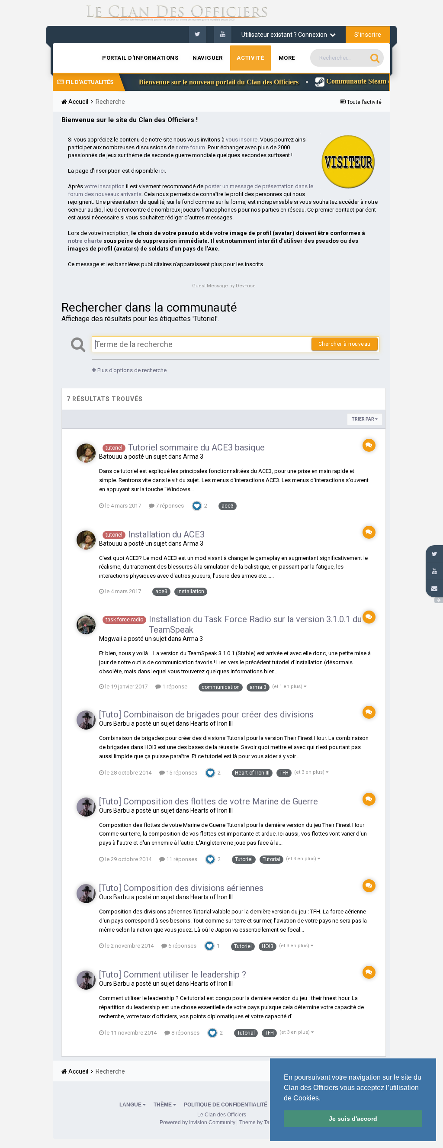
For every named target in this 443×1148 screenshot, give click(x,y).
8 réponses (184, 1032)
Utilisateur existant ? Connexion (285, 34)
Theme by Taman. (260, 1122)
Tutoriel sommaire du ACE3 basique (196, 447)
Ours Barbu (114, 723)
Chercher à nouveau (344, 344)
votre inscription (104, 186)
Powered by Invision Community (197, 1122)
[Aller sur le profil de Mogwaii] (86, 625)
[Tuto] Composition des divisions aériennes (181, 888)
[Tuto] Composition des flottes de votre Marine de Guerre (208, 801)
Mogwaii (110, 638)
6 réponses (181, 945)
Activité (250, 58)
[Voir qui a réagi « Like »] (197, 505)
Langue (131, 1105)
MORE (287, 58)
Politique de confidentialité (225, 1105)
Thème (163, 1105)
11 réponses (181, 859)
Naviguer (207, 58)
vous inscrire (241, 139)
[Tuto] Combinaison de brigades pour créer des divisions (206, 714)
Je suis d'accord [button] (353, 1118)
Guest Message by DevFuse (224, 286)
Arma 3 (193, 456)
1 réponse (174, 686)
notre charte (85, 241)
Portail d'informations (140, 58)
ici (162, 170)
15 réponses (181, 772)
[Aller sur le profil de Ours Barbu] (86, 720)
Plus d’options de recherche (131, 370)
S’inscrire (368, 34)
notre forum (190, 147)
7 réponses (169, 505)
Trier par (363, 419)
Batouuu (110, 456)
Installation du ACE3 (166, 534)
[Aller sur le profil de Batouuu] (86, 453)
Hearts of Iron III (211, 723)
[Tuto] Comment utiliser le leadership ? (172, 974)
